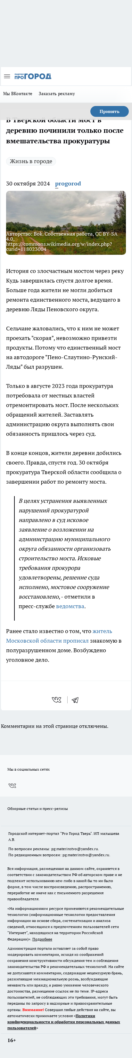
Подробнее (42, 939)
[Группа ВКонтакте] (12, 786)
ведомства (70, 606)
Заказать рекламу (57, 93)
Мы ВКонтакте (17, 93)
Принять (110, 111)
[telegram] (77, 699)
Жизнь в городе (31, 161)
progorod (68, 183)
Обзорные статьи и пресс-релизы (37, 808)
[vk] (57, 699)
